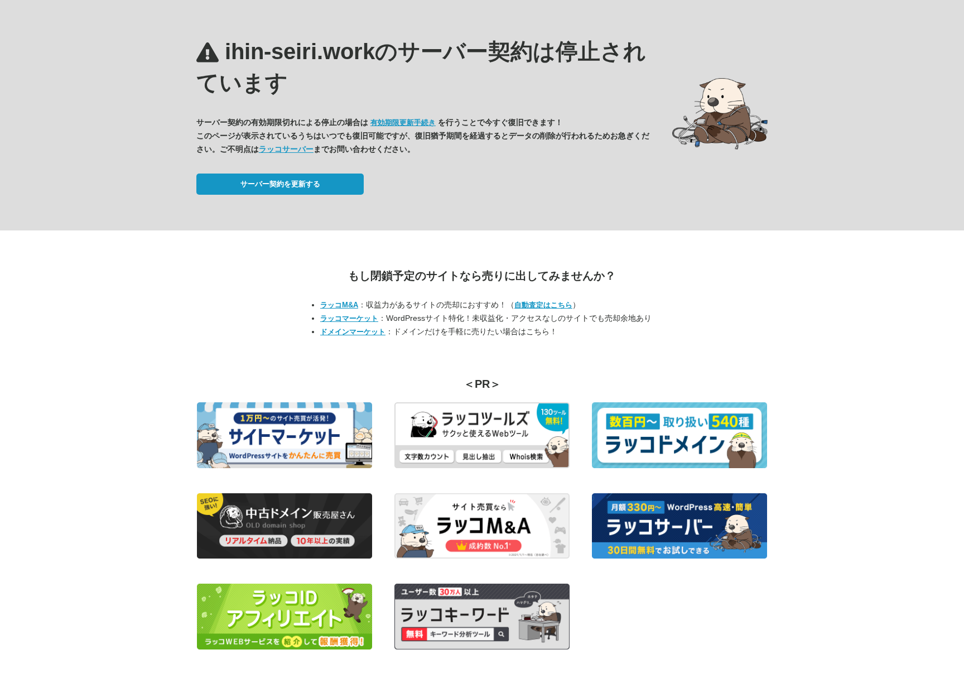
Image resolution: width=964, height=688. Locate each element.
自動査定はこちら (543, 305)
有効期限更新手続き (403, 122)
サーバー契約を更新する (280, 184)
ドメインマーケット (352, 332)
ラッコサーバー (286, 149)
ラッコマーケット (349, 318)
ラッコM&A (339, 305)
